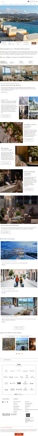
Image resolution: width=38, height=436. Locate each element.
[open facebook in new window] (16, 354)
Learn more (27, 420)
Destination (4, 42)
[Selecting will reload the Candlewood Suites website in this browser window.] (31, 389)
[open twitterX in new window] (21, 354)
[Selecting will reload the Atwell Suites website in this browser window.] (12, 389)
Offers (30, 4)
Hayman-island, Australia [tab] (21, 62)
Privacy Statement (30, 430)
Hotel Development (16, 406)
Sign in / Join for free (32, 1)
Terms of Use (15, 404)
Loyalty (35, 4)
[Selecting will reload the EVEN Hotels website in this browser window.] (12, 383)
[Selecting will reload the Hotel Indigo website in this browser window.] (6, 377)
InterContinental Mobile (28, 403)
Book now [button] (3, 264)
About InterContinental (17, 401)
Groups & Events (24, 4)
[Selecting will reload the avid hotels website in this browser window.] (6, 389)
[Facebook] (3, 402)
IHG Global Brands (28, 404)
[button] (36, 1)
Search (34, 43)
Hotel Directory (27, 406)
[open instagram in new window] (19, 354)
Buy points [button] (4, 292)
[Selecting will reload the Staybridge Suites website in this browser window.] (19, 389)
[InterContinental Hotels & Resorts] (3, 1)
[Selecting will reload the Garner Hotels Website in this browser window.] (31, 383)
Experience (11, 4)
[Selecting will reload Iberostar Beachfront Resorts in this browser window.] (32, 377)
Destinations (5, 4)
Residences (17, 4)
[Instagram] (7, 402)
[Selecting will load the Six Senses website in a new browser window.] (6, 371)
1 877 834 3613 (13, 414)
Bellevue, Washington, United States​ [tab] (4, 62)
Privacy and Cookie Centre (17, 409)
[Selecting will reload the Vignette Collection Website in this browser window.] (25, 371)
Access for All (27, 401)
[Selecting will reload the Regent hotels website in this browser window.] (12, 371)
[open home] (1, 359)
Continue (19, 434)
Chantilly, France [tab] (12, 62)
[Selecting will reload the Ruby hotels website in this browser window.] (22, 377)
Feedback (14, 412)
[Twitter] (5, 402)
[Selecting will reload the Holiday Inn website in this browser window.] (25, 383)
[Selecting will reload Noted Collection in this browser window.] (11, 377)
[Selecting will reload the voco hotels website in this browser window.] (16, 377)
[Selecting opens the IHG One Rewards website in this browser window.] (19, 394)
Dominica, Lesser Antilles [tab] (31, 62)
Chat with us (15, 403)
